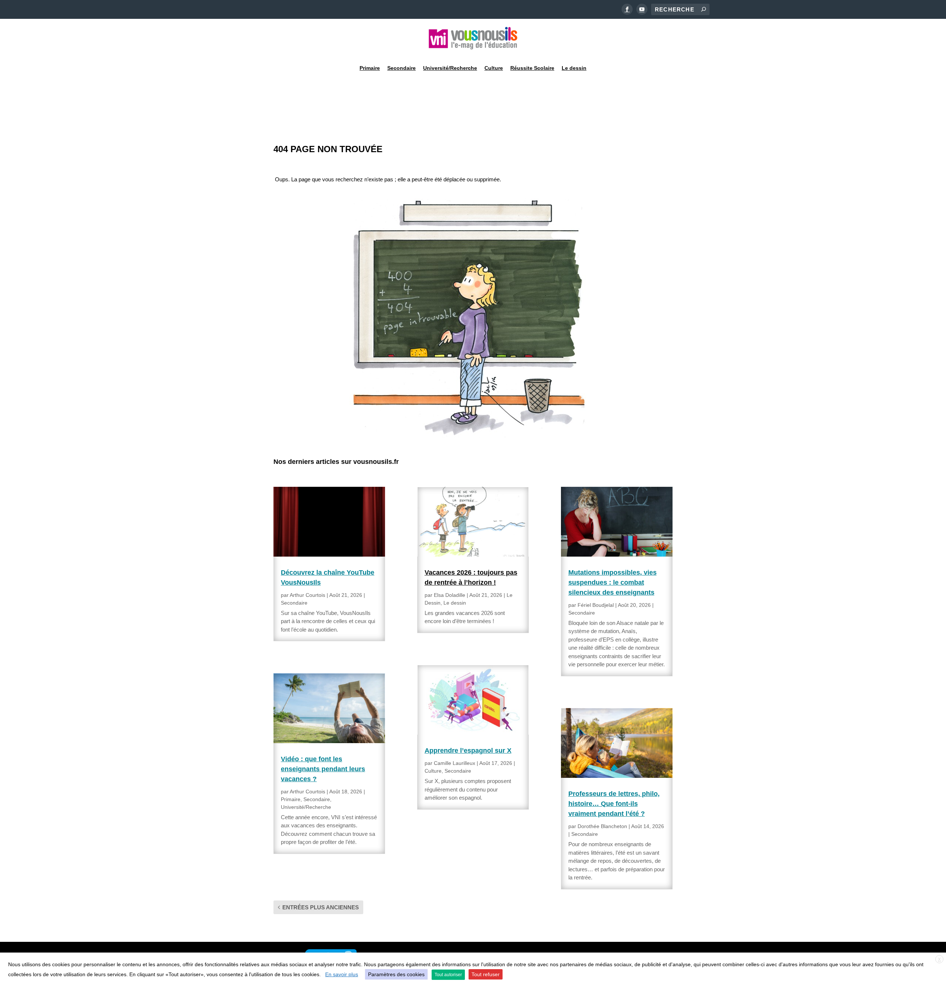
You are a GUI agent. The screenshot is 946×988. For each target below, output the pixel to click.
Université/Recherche (450, 68)
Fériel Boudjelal (596, 605)
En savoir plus (341, 974)
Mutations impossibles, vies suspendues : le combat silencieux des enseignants (612, 582)
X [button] (939, 959)
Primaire (370, 68)
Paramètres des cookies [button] (396, 974)
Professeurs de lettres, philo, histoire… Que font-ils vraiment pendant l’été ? (614, 803)
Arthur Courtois (307, 595)
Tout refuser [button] (486, 974)
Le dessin (574, 68)
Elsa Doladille (449, 595)
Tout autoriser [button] (448, 974)
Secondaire (401, 68)
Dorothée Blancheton (602, 826)
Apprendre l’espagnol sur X (468, 750)
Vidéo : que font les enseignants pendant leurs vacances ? (323, 769)
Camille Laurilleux (454, 763)
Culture (493, 68)
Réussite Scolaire (532, 68)
